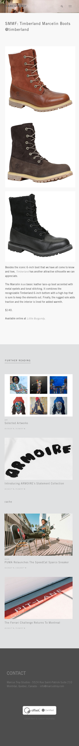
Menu (70, 6)
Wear (7, 559)
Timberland (22, 272)
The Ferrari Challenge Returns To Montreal (32, 623)
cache (8, 502)
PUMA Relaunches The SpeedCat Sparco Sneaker (37, 562)
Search (61, 6)
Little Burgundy (35, 319)
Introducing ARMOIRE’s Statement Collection (34, 484)
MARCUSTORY (16, 6)
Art (6, 420)
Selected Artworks (16, 423)
